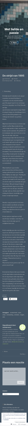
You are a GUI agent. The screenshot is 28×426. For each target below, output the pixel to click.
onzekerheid (13, 312)
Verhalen (15, 78)
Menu (15, 42)
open (19, 312)
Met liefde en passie (14, 31)
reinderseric (7, 78)
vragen (22, 315)
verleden (16, 315)
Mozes (5, 352)
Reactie (21, 382)
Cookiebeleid (6, 419)
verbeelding (9, 315)
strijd (3, 315)
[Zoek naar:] (10, 394)
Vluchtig (22, 354)
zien (3, 317)
